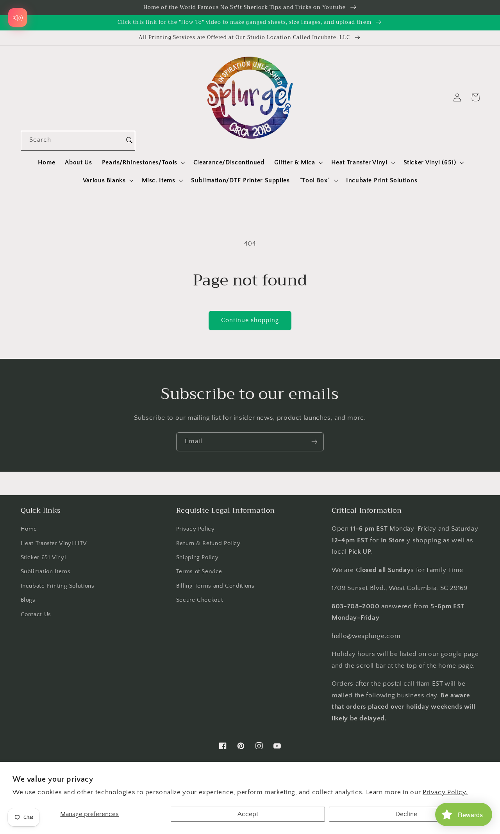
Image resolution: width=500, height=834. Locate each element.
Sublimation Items (46, 571)
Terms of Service (199, 571)
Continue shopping (250, 320)
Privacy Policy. (445, 792)
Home (29, 529)
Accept (248, 814)
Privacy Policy (195, 529)
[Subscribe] (314, 441)
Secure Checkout (199, 600)
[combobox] (72, 141)
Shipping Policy (197, 557)
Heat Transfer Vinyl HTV (54, 543)
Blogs (28, 600)
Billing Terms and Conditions (215, 586)
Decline (406, 814)
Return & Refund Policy (208, 543)
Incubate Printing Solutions (58, 586)
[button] (142, 162)
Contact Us (36, 614)
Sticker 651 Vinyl (43, 557)
